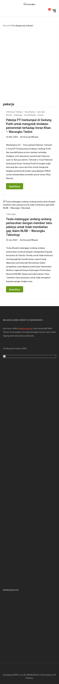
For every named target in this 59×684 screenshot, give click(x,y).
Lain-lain (41, 111)
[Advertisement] (29, 64)
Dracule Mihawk (30, 137)
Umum (41, 115)
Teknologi (10, 214)
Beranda (6, 25)
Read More (14, 186)
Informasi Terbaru (14, 111)
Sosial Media (30, 115)
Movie (9, 115)
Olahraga (18, 115)
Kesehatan (30, 111)
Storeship (45, 674)
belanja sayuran (25, 328)
